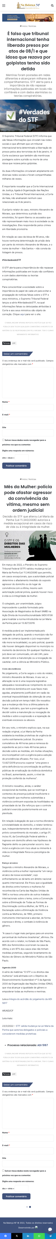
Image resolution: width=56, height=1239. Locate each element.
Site (4, 427)
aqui (22, 314)
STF (13, 343)
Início (24, 26)
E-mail (6, 414)
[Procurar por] (52, 6)
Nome (5, 402)
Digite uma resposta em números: (18, 450)
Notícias (32, 26)
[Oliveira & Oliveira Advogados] (28, 17)
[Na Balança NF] (28, 5)
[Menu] (3, 6)
